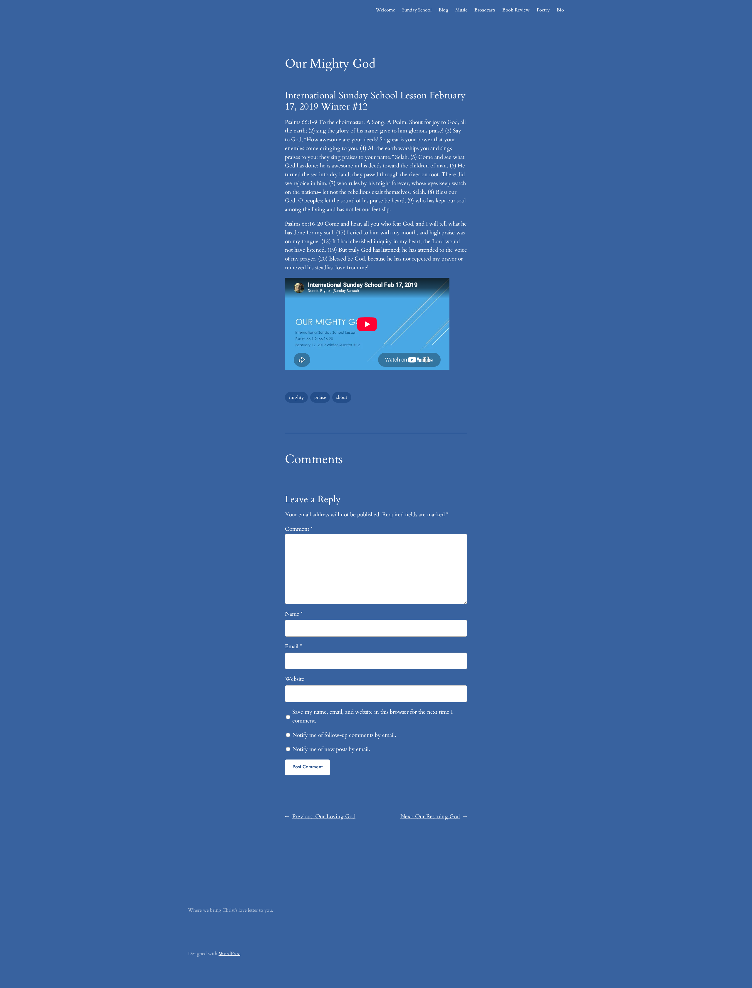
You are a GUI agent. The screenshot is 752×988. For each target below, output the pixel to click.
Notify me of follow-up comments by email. (344, 735)
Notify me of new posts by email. (331, 749)
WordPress (229, 953)
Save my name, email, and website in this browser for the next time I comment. (372, 716)
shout (341, 397)
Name (294, 614)
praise (320, 397)
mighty (296, 397)
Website (294, 679)
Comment (299, 529)
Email (293, 646)
